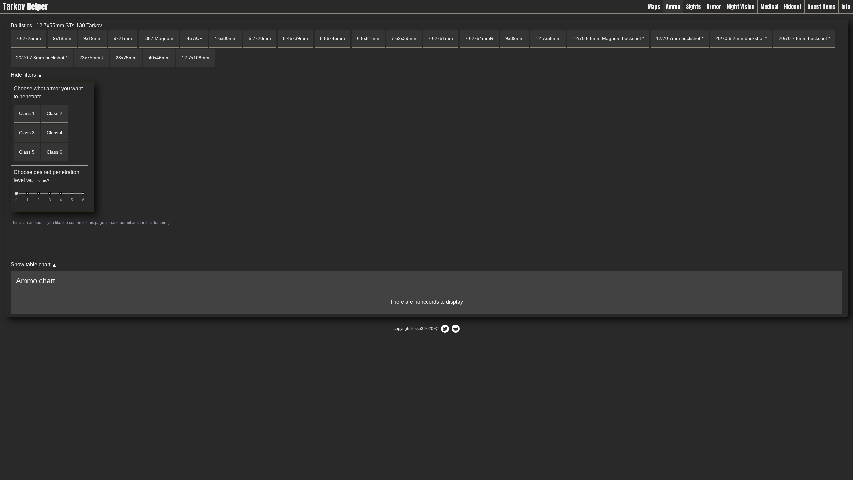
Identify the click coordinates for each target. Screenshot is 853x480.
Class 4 (54, 132)
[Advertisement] (211, 243)
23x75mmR (91, 57)
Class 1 (27, 113)
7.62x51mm (440, 38)
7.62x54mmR (479, 38)
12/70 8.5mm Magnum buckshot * (608, 38)
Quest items (821, 7)
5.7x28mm (260, 38)
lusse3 (417, 328)
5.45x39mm (295, 38)
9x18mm (62, 38)
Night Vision (741, 7)
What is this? (37, 180)
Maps (654, 7)
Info (845, 7)
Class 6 (54, 152)
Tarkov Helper (25, 7)
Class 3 (27, 132)
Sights (693, 7)
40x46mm (159, 57)
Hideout (793, 7)
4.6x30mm (225, 38)
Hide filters (23, 75)
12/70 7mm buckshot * (679, 38)
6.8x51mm (368, 38)
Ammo (673, 7)
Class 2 (54, 113)
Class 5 (27, 152)
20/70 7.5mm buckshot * (804, 38)
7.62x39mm (403, 38)
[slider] (16, 193)
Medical (769, 7)
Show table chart (30, 264)
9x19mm (92, 38)
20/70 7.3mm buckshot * (41, 57)
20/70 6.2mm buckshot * (741, 38)
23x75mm (126, 57)
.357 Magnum (158, 38)
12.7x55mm (548, 38)
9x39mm (514, 38)
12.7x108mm (195, 57)
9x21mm (123, 38)
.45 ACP (193, 38)
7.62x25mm (28, 38)
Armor (714, 7)
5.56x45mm (332, 38)
